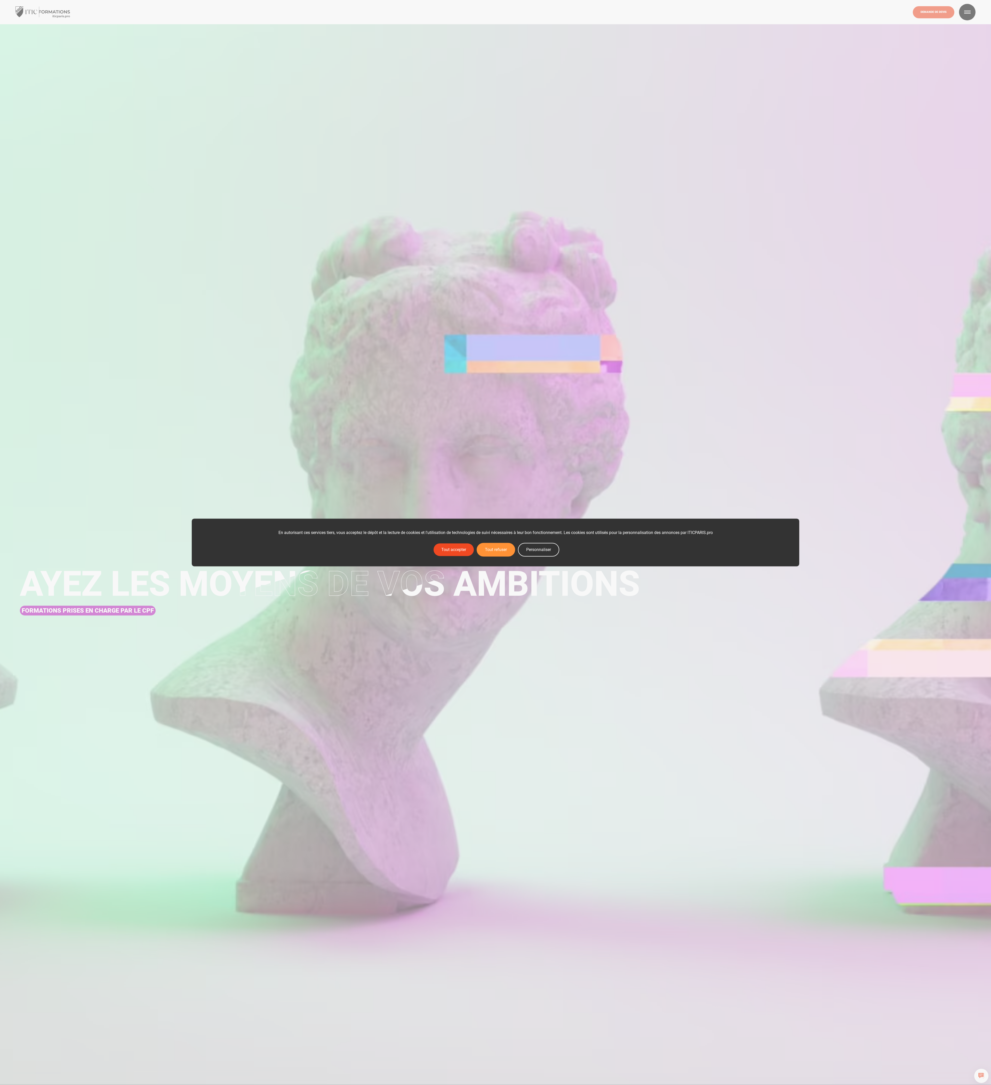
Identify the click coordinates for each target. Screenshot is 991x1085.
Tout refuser (496, 549)
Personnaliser (538, 549)
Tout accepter (453, 549)
